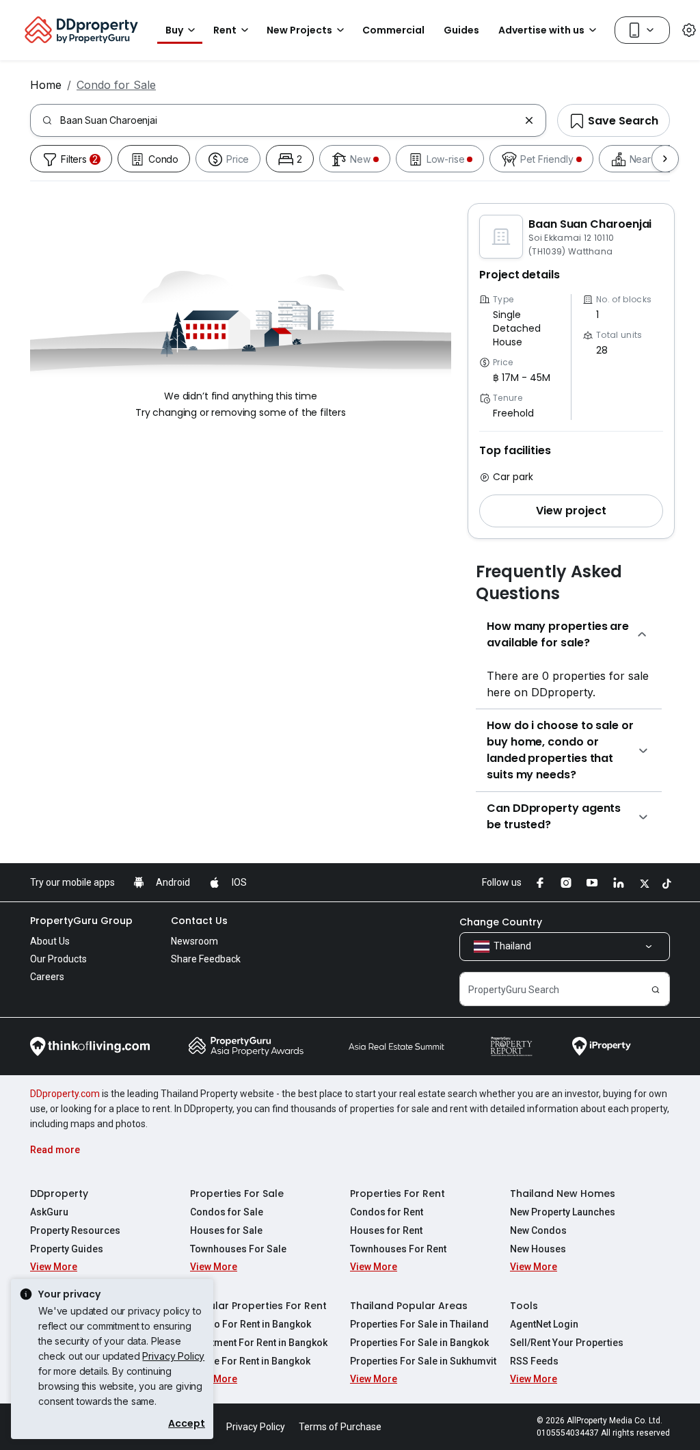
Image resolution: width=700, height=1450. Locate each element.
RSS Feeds (534, 1361)
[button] (571, 511)
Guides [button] (461, 30)
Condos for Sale (226, 1212)
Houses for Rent (386, 1230)
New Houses (538, 1248)
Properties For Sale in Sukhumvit (423, 1361)
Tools (524, 1306)
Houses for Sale (226, 1230)
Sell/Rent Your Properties (566, 1342)
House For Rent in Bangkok (250, 1361)
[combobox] (289, 120)
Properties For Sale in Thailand (419, 1324)
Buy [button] (174, 30)
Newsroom (194, 941)
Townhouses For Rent (398, 1248)
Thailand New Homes (562, 1193)
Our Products (58, 958)
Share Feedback (206, 958)
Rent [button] (225, 30)
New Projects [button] (299, 30)
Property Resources (75, 1230)
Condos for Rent (386, 1212)
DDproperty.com (65, 1093)
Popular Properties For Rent (258, 1306)
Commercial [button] (393, 30)
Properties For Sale (237, 1193)
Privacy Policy (173, 1356)
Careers (47, 976)
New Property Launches (562, 1212)
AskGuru (49, 1212)
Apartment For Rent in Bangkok (258, 1342)
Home (46, 85)
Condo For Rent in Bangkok (250, 1324)
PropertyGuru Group (81, 920)
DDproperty (59, 1193)
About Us (50, 941)
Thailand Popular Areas (409, 1306)
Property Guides (66, 1248)
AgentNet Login (544, 1324)
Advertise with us (541, 30)
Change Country (500, 922)
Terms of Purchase (340, 1426)
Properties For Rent (397, 1193)
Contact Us (199, 920)
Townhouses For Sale (238, 1248)
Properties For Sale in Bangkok (419, 1342)
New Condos (538, 1230)
